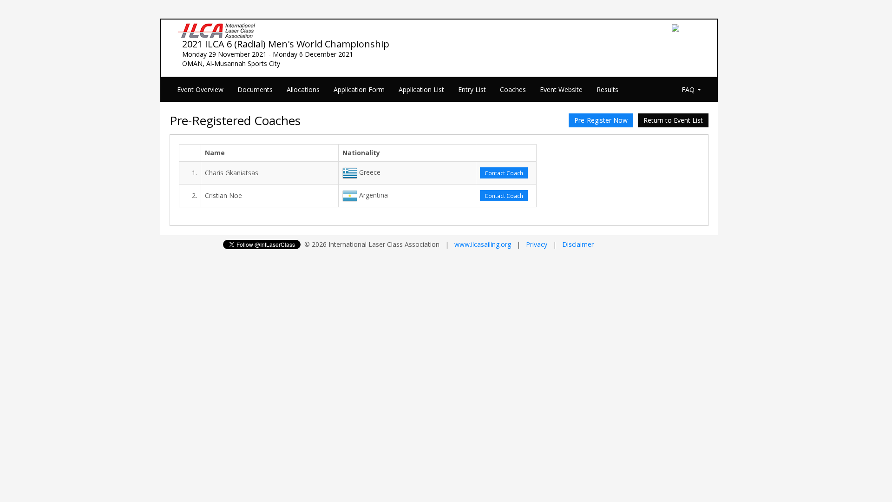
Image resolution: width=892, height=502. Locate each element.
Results (607, 89)
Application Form (359, 89)
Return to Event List (673, 120)
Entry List (472, 89)
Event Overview (200, 89)
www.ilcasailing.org (482, 244)
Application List (421, 89)
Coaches (513, 89)
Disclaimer (578, 244)
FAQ (689, 89)
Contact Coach (504, 173)
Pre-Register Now (601, 120)
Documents (255, 89)
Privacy (536, 244)
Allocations (303, 89)
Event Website (561, 89)
